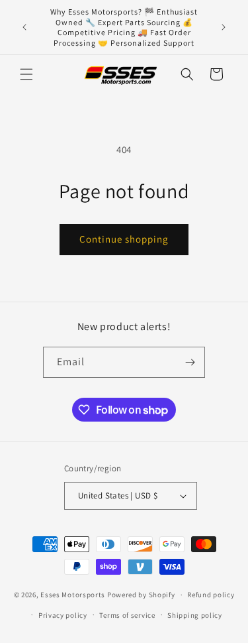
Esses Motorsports (72, 594)
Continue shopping (124, 239)
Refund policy (210, 594)
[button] (26, 74)
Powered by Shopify (141, 594)
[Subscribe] (189, 362)
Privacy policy (62, 615)
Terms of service (127, 615)
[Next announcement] (223, 27)
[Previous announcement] (24, 27)
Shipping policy (194, 615)
